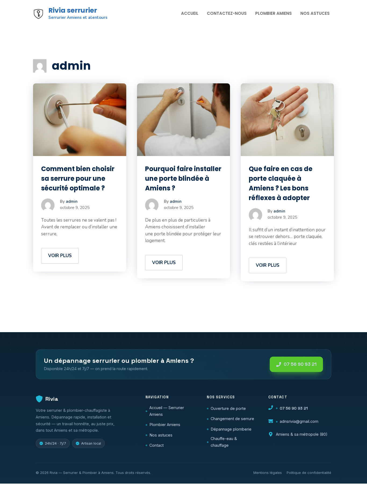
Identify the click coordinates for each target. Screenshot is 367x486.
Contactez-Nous (227, 13)
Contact (156, 445)
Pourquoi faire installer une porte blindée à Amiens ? (183, 178)
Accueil (189, 13)
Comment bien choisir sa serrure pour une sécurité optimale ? (77, 178)
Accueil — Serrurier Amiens (166, 411)
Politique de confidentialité (309, 472)
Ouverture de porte (228, 408)
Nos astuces (160, 435)
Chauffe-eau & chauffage (224, 442)
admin (72, 201)
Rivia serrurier (72, 10)
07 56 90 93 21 (300, 364)
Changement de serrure (232, 418)
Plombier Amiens (273, 13)
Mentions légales (267, 472)
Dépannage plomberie (231, 429)
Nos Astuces (315, 13)
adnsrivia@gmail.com (299, 421)
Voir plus (60, 256)
